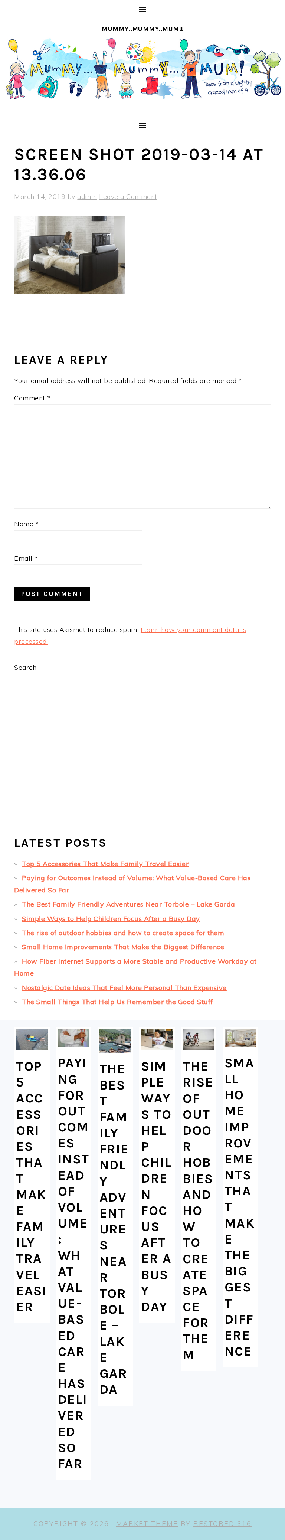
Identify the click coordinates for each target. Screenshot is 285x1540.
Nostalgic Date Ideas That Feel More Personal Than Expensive (124, 987)
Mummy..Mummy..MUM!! (142, 29)
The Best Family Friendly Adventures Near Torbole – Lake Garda (128, 904)
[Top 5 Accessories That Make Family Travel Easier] (32, 1039)
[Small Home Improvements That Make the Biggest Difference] (240, 1037)
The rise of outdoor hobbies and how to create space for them (123, 932)
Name (26, 524)
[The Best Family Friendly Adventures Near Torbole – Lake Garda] (115, 1041)
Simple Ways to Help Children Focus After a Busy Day (111, 918)
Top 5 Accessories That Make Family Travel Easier (105, 863)
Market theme (147, 1523)
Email (26, 558)
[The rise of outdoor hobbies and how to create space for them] (198, 1039)
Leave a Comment (128, 196)
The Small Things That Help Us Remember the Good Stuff (117, 1001)
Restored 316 (222, 1523)
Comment (32, 398)
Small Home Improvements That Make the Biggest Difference (123, 947)
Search (25, 667)
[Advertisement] (142, 770)
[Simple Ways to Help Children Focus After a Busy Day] (157, 1039)
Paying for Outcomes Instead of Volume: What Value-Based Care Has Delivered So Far (73, 1263)
